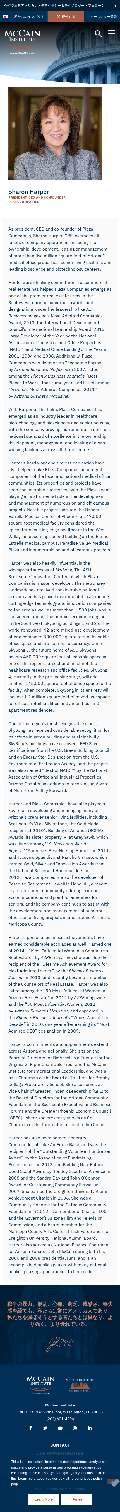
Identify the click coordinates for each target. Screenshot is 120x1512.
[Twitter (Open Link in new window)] (45, 1428)
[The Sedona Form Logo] (80, 1385)
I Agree (77, 1499)
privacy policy (91, 1479)
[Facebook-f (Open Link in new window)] (30, 1428)
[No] (111, 1481)
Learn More (47, 1497)
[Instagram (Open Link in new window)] (75, 1428)
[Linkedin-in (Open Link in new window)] (90, 1428)
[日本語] (5, 16)
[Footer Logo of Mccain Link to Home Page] (40, 1385)
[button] (98, 34)
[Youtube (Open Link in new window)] (60, 1428)
